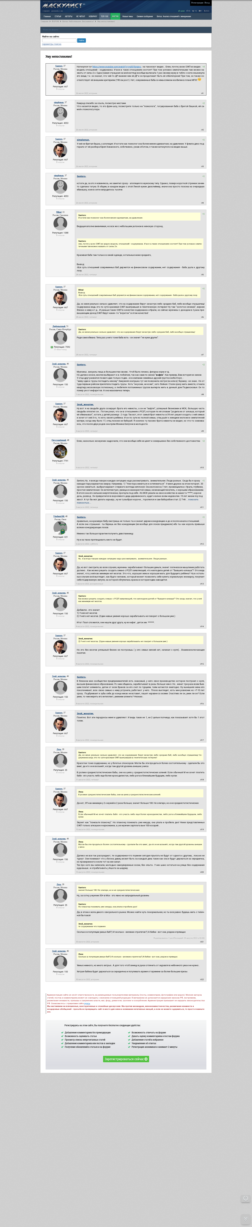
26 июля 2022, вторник (86, 93)
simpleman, (83, 140)
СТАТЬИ (58, 16)
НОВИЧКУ (93, 16)
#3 (202, 166)
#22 (202, 979)
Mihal (58, 212)
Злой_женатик (59, 364)
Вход (207, 2)
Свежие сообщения (145, 16)
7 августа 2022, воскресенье (89, 584)
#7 (202, 355)
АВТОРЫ (68, 16)
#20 (202, 872)
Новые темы (127, 16)
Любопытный (58, 326)
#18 (202, 780)
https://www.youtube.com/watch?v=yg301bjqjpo (116, 66)
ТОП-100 (104, 16)
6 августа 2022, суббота (87, 544)
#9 (202, 431)
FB (189, 11)
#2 (202, 130)
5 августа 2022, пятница (87, 507)
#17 (202, 740)
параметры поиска (51, 44)
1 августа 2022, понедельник (89, 394)
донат (182, 11)
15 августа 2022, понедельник (90, 829)
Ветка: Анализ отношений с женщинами (174, 16)
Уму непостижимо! (106, 21)
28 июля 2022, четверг (86, 275)
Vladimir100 (58, 516)
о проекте (46, 11)
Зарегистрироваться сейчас (125, 1059)
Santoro (58, 66)
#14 (202, 626)
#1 (202, 93)
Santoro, (81, 176)
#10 (202, 468)
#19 (202, 829)
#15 (202, 664)
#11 (202, 507)
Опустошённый (59, 440)
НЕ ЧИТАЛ (80, 16)
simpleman (59, 102)
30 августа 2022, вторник (87, 942)
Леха (59, 749)
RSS (207, 11)
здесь (87, 1003)
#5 (202, 275)
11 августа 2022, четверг (87, 780)
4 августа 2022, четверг (87, 431)
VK (195, 11)
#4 (202, 203)
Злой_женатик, (85, 404)
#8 (202, 394)
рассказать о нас (57, 11)
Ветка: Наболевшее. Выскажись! (78, 21)
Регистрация (197, 2)
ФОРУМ (115, 16)
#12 (202, 544)
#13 (202, 584)
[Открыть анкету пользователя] (60, 83)
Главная (44, 21)
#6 (202, 317)
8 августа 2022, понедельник (89, 626)
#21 (202, 942)
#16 (202, 704)
